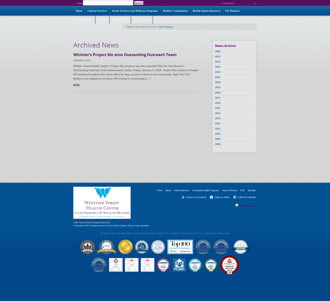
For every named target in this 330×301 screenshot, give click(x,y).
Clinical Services (97, 11)
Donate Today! (142, 19)
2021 (217, 77)
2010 (217, 134)
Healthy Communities (175, 11)
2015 (217, 108)
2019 (217, 87)
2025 (217, 56)
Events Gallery (120, 19)
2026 (217, 51)
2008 (217, 144)
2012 (217, 123)
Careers (102, 19)
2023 (217, 67)
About (168, 190)
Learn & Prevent (229, 190)
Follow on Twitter (219, 197)
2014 (217, 113)
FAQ (242, 190)
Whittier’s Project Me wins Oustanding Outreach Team (125, 54)
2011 (217, 128)
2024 (217, 61)
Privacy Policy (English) (117, 226)
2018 (217, 92)
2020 (217, 82)
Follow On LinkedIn (244, 197)
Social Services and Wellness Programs (135, 11)
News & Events (84, 19)
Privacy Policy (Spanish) (138, 226)
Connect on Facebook (193, 197)
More (76, 85)
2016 (217, 103)
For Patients (232, 11)
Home (80, 3)
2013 (217, 118)
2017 (217, 98)
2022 (217, 72)
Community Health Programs (205, 190)
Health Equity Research (206, 11)
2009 (217, 139)
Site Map (251, 190)
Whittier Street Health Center (141, 27)
